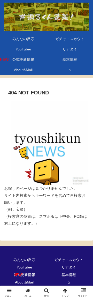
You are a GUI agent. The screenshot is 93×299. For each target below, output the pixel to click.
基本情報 (68, 275)
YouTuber (24, 267)
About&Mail (24, 282)
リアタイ (68, 267)
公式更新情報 (24, 275)
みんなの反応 (24, 260)
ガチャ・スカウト (68, 260)
